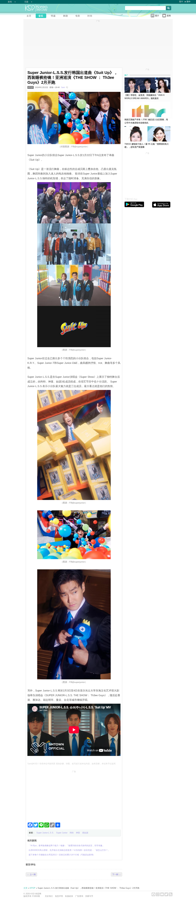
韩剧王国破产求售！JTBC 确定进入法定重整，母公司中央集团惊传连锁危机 (146, 121)
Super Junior (61, 833)
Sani (63, 87)
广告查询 (79, 896)
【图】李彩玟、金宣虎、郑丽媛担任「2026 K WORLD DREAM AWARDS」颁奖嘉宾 (144, 96)
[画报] (91, 16)
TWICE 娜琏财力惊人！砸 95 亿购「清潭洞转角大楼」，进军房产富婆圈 (146, 145)
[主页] (29, 16)
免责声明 (59, 896)
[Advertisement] (74, 795)
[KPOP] (42, 16)
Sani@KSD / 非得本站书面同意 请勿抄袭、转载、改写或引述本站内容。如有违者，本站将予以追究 (71, 763)
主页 (25, 888)
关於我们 (49, 896)
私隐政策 (69, 896)
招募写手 (89, 896)
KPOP (30, 87)
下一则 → (116, 874)
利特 (72, 833)
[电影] (78, 16)
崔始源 (85, 833)
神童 (78, 833)
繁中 (181, 1)
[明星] (54, 16)
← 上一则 (31, 874)
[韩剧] (66, 16)
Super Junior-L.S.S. (45, 833)
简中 (188, 1)
